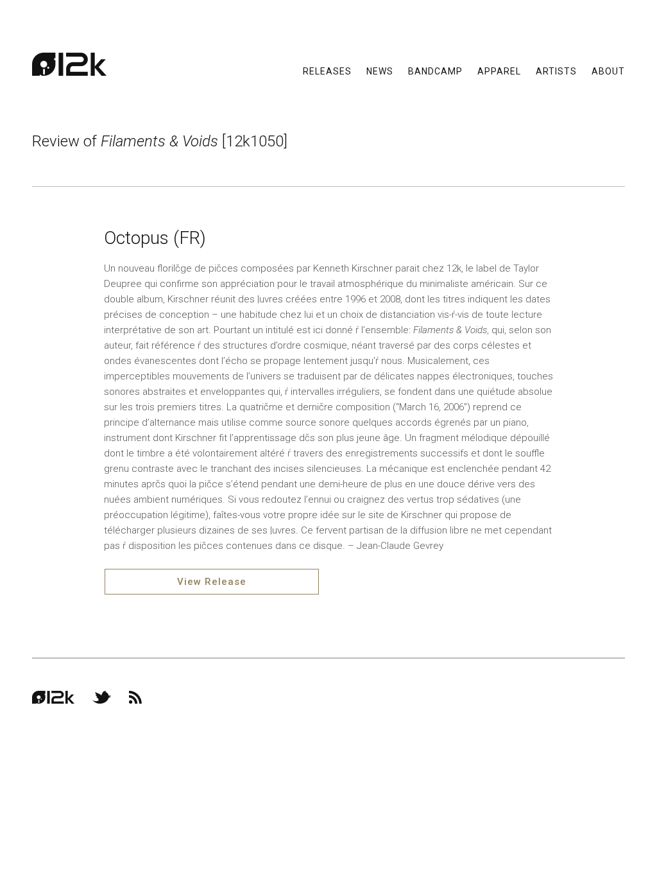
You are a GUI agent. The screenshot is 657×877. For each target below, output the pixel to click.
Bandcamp (435, 70)
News (379, 70)
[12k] (69, 64)
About (608, 70)
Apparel (499, 70)
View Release (211, 581)
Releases (327, 70)
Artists (556, 70)
